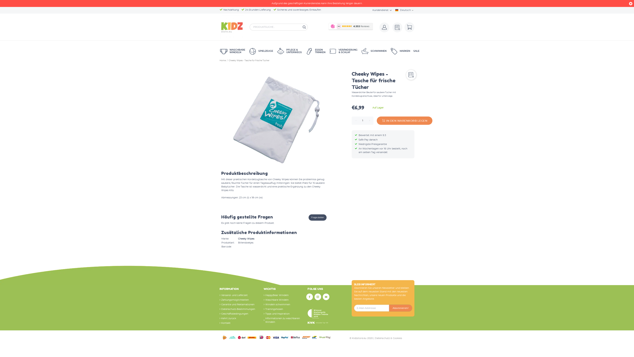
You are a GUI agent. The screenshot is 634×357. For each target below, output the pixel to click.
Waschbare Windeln (277, 300)
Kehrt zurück (228, 318)
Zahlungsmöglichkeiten (235, 300)
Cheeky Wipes (246, 239)
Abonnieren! (400, 308)
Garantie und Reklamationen (237, 304)
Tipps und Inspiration (277, 314)
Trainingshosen (274, 309)
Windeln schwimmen (277, 304)
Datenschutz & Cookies (388, 338)
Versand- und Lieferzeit (234, 295)
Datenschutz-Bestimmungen (238, 309)
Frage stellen (317, 217)
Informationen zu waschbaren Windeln (282, 320)
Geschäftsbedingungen (234, 314)
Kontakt (225, 323)
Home (223, 60)
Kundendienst (380, 10)
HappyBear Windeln (277, 295)
